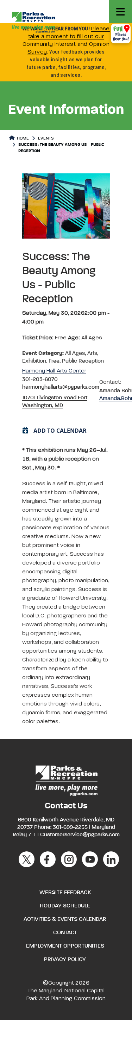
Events (46, 138)
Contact (65, 933)
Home (22, 138)
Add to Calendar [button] (60, 430)
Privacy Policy (65, 959)
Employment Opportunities (65, 946)
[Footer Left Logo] (66, 780)
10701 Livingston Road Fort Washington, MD (54, 401)
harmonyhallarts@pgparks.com (60, 387)
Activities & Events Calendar (65, 919)
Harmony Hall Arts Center (54, 371)
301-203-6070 (40, 379)
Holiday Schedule (65, 906)
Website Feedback (65, 892)
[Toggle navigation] (120, 11)
